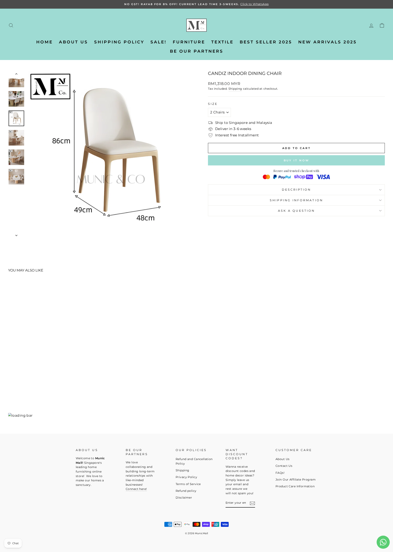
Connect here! (136, 489)
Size (213, 103)
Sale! (158, 42)
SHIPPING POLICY (119, 42)
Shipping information (296, 200)
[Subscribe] (252, 503)
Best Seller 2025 (266, 42)
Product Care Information (295, 486)
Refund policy (186, 491)
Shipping (235, 88)
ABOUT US (73, 42)
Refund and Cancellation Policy (194, 461)
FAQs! (280, 473)
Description (296, 189)
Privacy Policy (186, 477)
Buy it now (296, 160)
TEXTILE (222, 42)
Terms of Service (188, 484)
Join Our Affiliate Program (296, 479)
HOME (44, 42)
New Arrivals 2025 (327, 42)
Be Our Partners (196, 51)
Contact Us (284, 466)
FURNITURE (189, 42)
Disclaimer (184, 497)
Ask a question (296, 210)
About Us (282, 459)
